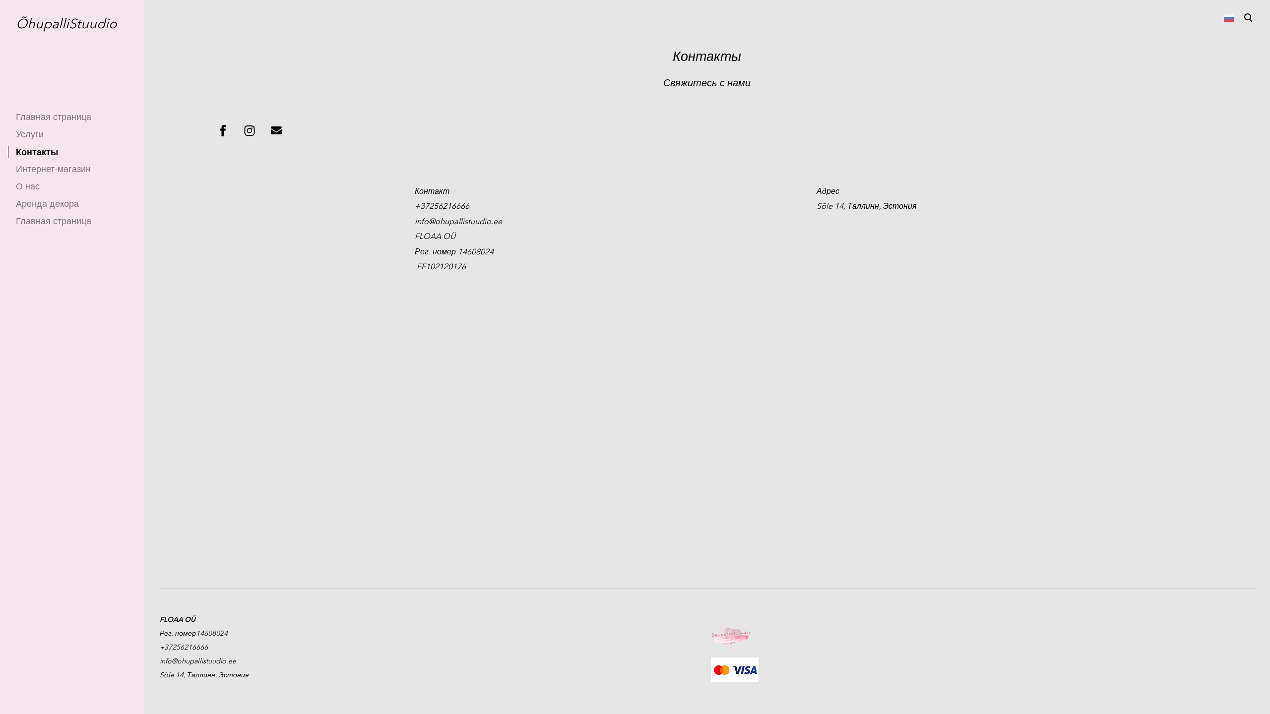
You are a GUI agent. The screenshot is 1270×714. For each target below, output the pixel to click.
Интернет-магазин (53, 169)
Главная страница (53, 117)
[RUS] (1228, 18)
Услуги (30, 134)
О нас (28, 186)
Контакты (37, 152)
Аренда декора (47, 203)
